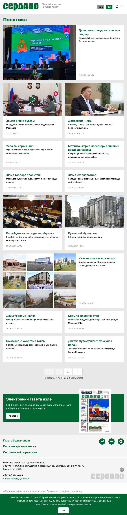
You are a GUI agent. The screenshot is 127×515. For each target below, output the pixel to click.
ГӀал (109, 7)
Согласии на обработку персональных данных (69, 504)
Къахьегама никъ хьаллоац (97, 258)
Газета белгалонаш (16, 440)
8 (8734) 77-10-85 (13, 475)
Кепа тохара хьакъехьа (19, 446)
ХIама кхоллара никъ (82, 175)
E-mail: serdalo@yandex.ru (16, 478)
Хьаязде (13, 415)
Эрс (101, 7)
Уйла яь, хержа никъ (20, 146)
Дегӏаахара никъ (80, 120)
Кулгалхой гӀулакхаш (82, 233)
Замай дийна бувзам (20, 120)
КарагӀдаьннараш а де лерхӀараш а (30, 233)
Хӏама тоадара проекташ (23, 175)
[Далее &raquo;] (78, 371)
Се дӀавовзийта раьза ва (20, 452)
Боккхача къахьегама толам (25, 341)
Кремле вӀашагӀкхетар (83, 315)
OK (63, 510)
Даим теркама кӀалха (20, 315)
